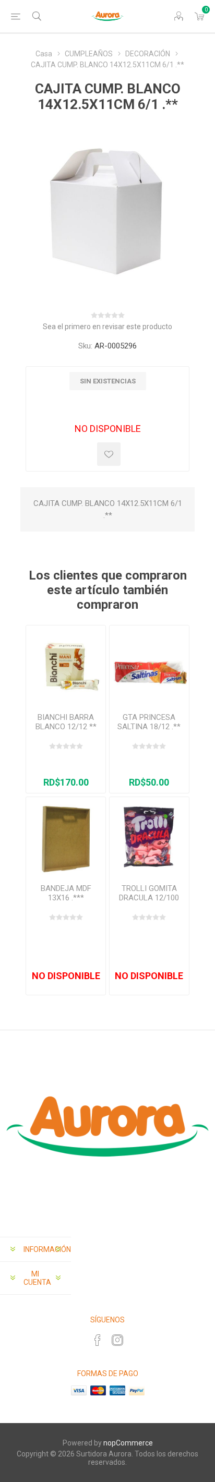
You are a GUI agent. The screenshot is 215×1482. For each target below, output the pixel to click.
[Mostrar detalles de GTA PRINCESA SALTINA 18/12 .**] (149, 664)
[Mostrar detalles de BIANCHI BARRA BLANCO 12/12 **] (65, 664)
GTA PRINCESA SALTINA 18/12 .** (149, 722)
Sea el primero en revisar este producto (107, 326)
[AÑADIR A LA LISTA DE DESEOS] (109, 454)
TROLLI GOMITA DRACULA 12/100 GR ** (149, 898)
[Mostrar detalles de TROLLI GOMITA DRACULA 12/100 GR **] (149, 836)
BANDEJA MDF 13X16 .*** (66, 893)
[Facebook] (97, 1340)
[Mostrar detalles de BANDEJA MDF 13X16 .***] (65, 836)
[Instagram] (117, 1340)
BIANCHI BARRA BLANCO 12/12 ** (66, 722)
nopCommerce (128, 1443)
